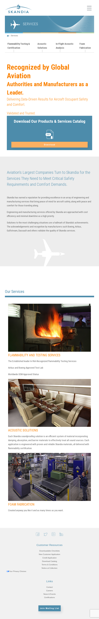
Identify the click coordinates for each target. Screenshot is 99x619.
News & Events (49, 594)
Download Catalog (49, 561)
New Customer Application (49, 554)
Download (49, 144)
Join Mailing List (49, 608)
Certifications (49, 597)
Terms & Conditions (49, 565)
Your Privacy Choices (17, 571)
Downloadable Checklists (49, 551)
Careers (49, 591)
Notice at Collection (49, 568)
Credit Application (49, 558)
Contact (49, 587)
